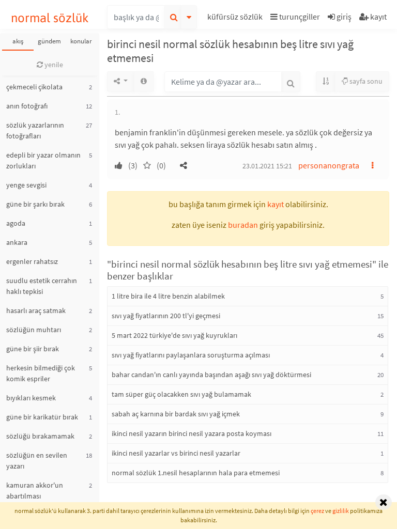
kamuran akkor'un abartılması (34, 490)
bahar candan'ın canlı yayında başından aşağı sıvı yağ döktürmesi (211, 374)
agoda (15, 223)
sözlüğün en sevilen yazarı (36, 460)
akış (17, 41)
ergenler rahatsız (32, 261)
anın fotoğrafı (27, 106)
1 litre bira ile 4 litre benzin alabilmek (168, 296)
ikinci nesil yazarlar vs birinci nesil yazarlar (176, 453)
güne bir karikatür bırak (42, 417)
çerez (317, 511)
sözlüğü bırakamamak (40, 436)
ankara (16, 242)
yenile (53, 64)
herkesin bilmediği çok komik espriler (40, 373)
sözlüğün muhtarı (33, 329)
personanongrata (328, 165)
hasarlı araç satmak (36, 310)
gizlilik (340, 511)
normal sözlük (50, 18)
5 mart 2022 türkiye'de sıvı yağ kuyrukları (174, 335)
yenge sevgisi (26, 185)
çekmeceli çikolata (34, 86)
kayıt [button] (275, 204)
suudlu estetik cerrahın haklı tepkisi (41, 286)
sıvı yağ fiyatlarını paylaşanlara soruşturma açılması (191, 355)
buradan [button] (243, 225)
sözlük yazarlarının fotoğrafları (35, 130)
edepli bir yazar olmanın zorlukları (43, 160)
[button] (236, 18)
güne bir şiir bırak (32, 348)
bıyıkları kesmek (31, 397)
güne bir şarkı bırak (35, 204)
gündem (49, 41)
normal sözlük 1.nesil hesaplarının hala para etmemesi (196, 472)
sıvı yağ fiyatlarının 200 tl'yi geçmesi (166, 315)
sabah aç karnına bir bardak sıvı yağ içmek (176, 413)
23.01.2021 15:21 (267, 165)
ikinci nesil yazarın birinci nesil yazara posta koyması (191, 433)
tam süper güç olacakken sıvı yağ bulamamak (181, 394)
